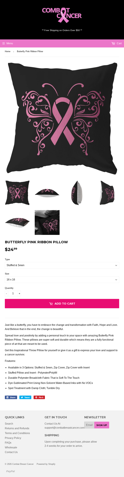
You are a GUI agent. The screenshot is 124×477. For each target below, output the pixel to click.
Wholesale (11, 447)
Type (7, 259)
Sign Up (101, 425)
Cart (119, 43)
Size (7, 273)
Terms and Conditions (17, 433)
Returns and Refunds (17, 428)
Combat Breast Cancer (23, 464)
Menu (9, 43)
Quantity (9, 288)
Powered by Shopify (46, 464)
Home (7, 51)
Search (9, 423)
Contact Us (11, 452)
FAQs (8, 442)
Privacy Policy (13, 438)
